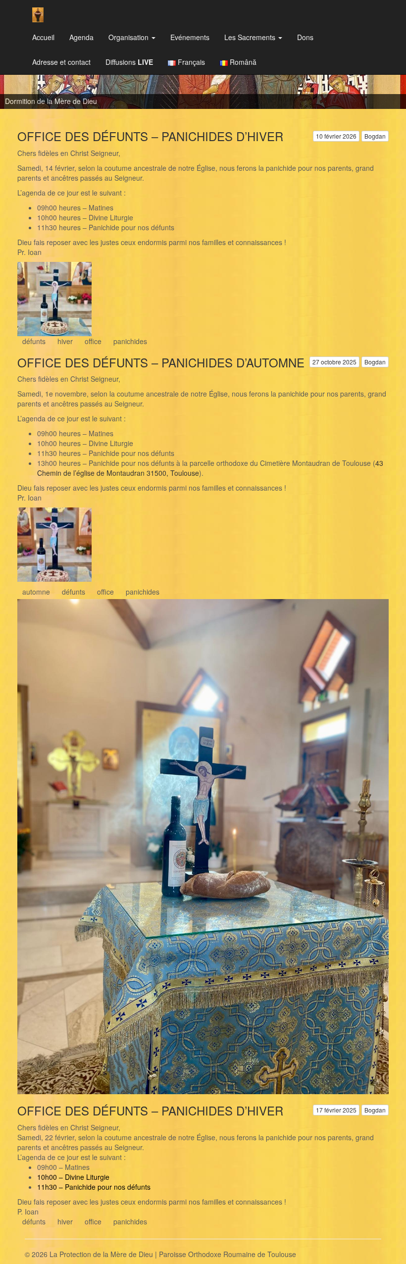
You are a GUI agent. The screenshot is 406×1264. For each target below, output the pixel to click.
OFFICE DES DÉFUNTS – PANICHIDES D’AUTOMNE (160, 362)
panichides (130, 341)
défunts (34, 341)
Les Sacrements (250, 37)
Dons (305, 37)
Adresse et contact (61, 62)
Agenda (81, 37)
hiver (65, 341)
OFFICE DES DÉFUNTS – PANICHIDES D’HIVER (150, 136)
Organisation (129, 37)
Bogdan (375, 136)
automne (36, 592)
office (93, 341)
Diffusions (129, 62)
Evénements (189, 37)
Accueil (43, 37)
